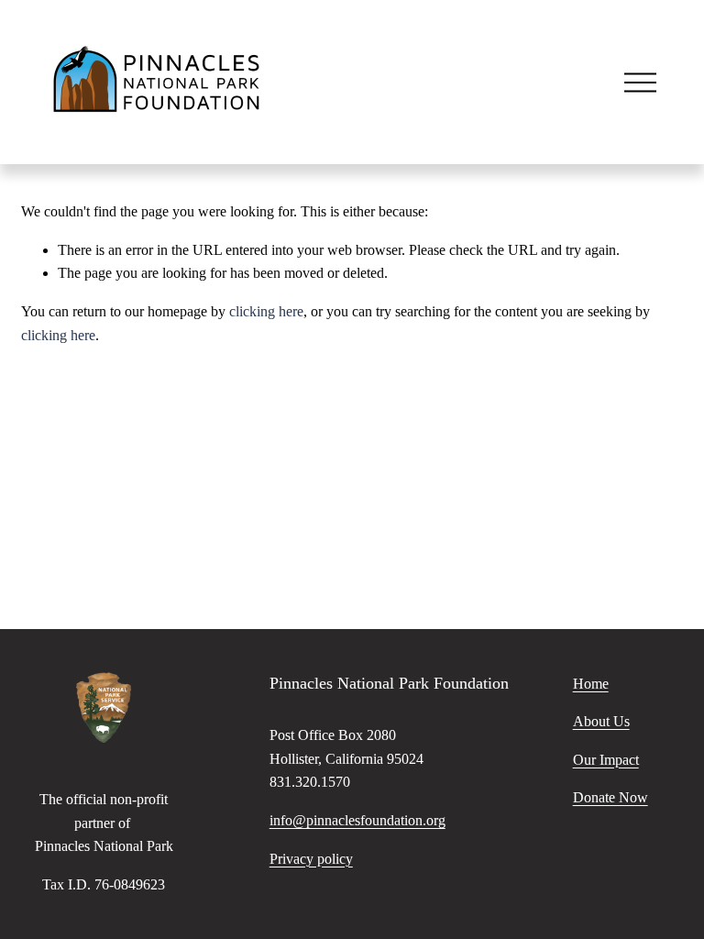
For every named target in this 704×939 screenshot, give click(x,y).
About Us (601, 721)
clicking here (266, 311)
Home (591, 683)
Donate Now (610, 797)
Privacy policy (311, 859)
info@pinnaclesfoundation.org (358, 820)
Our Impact (606, 760)
